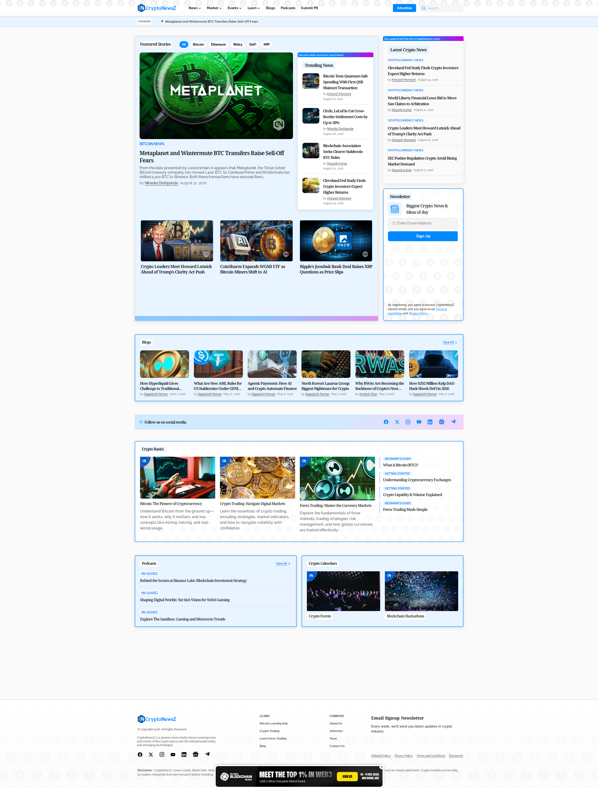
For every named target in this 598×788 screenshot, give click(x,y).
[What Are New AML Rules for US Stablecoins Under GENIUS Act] (218, 364)
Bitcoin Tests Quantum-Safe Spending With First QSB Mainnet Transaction (345, 81)
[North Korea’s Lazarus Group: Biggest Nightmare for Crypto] (326, 364)
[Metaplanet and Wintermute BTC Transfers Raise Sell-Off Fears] (216, 95)
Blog (263, 746)
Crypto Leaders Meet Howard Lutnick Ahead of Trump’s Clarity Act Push (424, 130)
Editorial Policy (381, 755)
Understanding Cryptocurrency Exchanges (417, 479)
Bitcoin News (152, 144)
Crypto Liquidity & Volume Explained (412, 494)
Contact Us (337, 746)
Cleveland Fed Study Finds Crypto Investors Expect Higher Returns (344, 186)
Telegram (453, 422)
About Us (336, 723)
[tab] (184, 44)
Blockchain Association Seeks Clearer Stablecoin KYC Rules (343, 151)
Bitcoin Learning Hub (274, 723)
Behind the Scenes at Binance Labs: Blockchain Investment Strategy (193, 580)
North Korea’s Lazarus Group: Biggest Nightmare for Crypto (325, 386)
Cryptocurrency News (405, 60)
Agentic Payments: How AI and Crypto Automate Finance (272, 386)
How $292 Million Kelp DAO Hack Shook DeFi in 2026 (431, 386)
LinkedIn (430, 422)
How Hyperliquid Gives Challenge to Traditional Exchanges (159, 386)
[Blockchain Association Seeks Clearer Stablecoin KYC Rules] (310, 150)
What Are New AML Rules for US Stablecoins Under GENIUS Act (218, 386)
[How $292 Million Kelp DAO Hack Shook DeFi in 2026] (433, 364)
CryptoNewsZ (157, 8)
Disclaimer (456, 755)
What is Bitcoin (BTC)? (400, 465)
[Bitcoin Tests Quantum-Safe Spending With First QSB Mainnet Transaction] (310, 81)
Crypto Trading (269, 731)
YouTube (419, 422)
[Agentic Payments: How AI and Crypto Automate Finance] (272, 364)
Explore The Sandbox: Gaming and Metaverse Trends (182, 619)
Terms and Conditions (431, 755)
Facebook (386, 422)
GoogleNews (442, 422)
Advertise (404, 8)
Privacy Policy (418, 313)
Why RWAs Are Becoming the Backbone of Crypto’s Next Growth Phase (379, 386)
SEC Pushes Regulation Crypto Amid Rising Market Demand (422, 161)
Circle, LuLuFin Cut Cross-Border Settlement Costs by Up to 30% (345, 116)
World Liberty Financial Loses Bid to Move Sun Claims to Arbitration (422, 100)
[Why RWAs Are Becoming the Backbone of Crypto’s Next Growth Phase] (379, 364)
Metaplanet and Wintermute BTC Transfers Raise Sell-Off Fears (211, 21)
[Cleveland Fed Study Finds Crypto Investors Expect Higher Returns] (310, 185)
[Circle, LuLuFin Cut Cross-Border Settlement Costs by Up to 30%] (310, 116)
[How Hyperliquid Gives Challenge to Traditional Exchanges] (164, 364)
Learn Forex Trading (273, 738)
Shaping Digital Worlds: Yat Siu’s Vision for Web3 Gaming (185, 599)
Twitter (397, 422)
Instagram (408, 422)
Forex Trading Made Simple (405, 509)
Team (333, 738)
